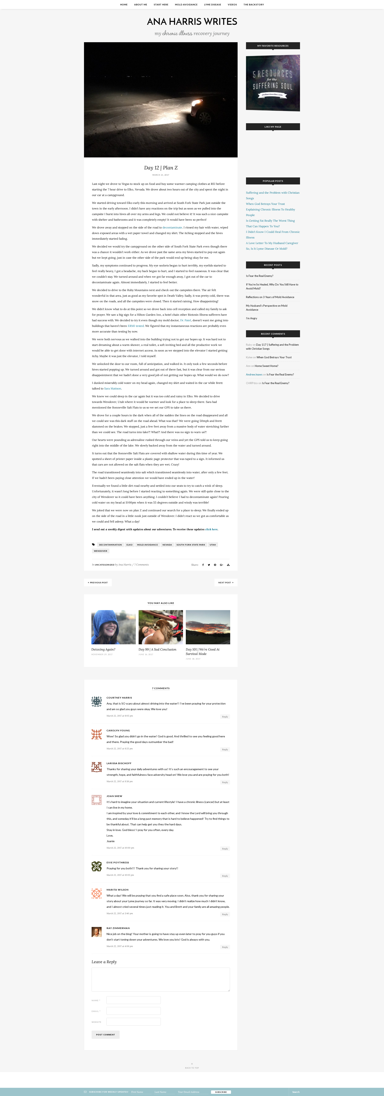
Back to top (192, 1068)
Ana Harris (124, 564)
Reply (225, 716)
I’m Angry (251, 318)
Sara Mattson (112, 388)
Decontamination (110, 544)
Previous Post (99, 582)
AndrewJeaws (254, 374)
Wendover (100, 551)
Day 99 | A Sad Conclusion (157, 649)
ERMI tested (136, 326)
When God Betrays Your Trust (265, 204)
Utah (213, 544)
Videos (232, 4)
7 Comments (141, 564)
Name (96, 1000)
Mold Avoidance (186, 4)
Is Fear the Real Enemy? (259, 275)
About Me (140, 4)
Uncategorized (104, 565)
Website (96, 1022)
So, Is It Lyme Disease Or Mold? (266, 248)
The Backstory (254, 4)
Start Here (161, 4)
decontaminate (172, 227)
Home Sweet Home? (266, 365)
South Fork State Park (191, 544)
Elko (130, 544)
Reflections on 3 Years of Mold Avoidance (270, 297)
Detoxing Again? (103, 649)
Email (96, 1011)
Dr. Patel (185, 320)
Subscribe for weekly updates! (109, 1092)
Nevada (167, 544)
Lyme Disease (212, 4)
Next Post (225, 582)
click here (211, 529)
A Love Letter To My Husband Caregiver (272, 243)
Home (124, 4)
